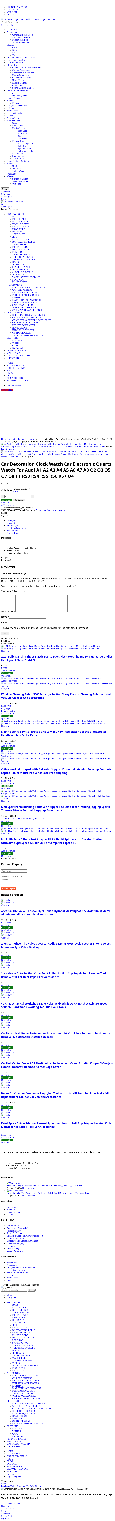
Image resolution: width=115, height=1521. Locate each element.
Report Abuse (6, 516)
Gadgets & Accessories (22, 78)
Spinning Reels (19, 156)
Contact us (11, 1207)
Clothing (10, 45)
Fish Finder (17, 126)
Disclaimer (11, 1246)
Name (5, 616)
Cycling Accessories (16, 60)
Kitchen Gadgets (19, 83)
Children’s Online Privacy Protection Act (25, 1236)
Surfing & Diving (20, 179)
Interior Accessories (21, 37)
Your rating (7, 591)
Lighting (17, 297)
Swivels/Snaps (18, 171)
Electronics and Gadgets (28, 287)
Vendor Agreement (15, 1251)
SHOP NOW (7, 390)
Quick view (6, 676)
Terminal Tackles (14, 163)
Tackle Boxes (18, 158)
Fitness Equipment (20, 75)
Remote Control (8, 711)
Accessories (12, 29)
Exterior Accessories (25, 292)
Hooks (15, 166)
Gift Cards (11, 108)
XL (5, 668)
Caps (14, 47)
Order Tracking (13, 1212)
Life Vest (16, 52)
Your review (8, 611)
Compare (11, 1474)
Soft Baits (22, 138)
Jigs (19, 136)
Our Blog (11, 1214)
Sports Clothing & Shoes (23, 88)
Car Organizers (22, 290)
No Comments (28, 1188)
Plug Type (5, 708)
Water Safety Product (21, 181)
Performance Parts (20, 40)
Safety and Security (25, 305)
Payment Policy (14, 1231)
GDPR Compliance (15, 1238)
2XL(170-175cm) (9, 818)
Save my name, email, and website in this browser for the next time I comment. (46, 627)
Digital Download (15, 62)
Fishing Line (18, 103)
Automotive (12, 32)
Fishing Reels (13, 93)
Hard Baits (22, 133)
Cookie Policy (13, 1248)
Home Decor (18, 80)
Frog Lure (22, 131)
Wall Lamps (12, 174)
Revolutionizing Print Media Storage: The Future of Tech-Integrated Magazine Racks (44, 1185)
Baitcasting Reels (20, 95)
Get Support (19, 500)
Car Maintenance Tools (22, 35)
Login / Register (14, 1476)
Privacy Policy (13, 1225)
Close (3, 1484)
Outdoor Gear (18, 85)
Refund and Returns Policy (19, 1228)
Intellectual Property (16, 1243)
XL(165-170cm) (37, 818)
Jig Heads (16, 168)
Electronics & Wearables (23, 72)
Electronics (12, 65)
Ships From (6, 706)
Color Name (7, 490)
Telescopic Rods (25, 151)
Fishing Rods (18, 141)
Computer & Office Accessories (21, 57)
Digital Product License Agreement (22, 1241)
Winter (15, 55)
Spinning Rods (24, 148)
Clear (15, 491)
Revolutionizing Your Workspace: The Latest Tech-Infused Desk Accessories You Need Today (48, 1193)
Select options (14, 1503)
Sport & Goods (13, 120)
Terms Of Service (14, 1233)
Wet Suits (16, 184)
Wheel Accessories (20, 42)
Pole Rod (22, 146)
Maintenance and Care (26, 300)
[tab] (60, 520)
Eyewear (16, 50)
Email (5, 622)
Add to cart (6, 500)
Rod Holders (18, 153)
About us (11, 1209)
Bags (14, 123)
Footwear (11, 100)
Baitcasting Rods (25, 143)
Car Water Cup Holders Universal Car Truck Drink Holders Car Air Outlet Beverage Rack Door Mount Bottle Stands (53, 446)
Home (4, 439)
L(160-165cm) (23, 818)
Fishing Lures (18, 128)
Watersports (12, 176)
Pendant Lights (13, 118)
